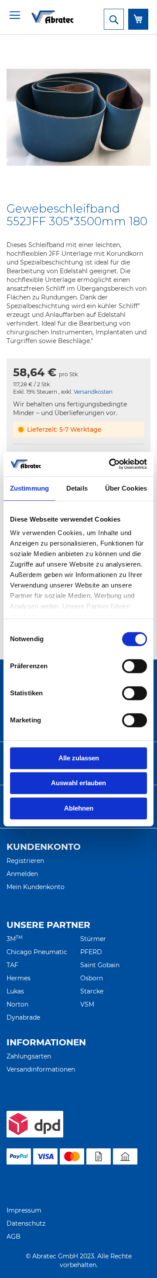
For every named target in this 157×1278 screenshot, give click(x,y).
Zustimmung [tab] (29, 488)
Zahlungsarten (29, 1056)
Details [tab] (77, 488)
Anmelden (22, 874)
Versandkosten (93, 391)
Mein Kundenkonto (36, 887)
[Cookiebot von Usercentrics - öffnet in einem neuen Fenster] (111, 464)
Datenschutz (26, 1223)
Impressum (24, 1210)
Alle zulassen (78, 758)
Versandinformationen (41, 1069)
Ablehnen (78, 808)
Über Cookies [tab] (126, 488)
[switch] (134, 667)
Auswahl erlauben (78, 783)
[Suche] (114, 19)
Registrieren (25, 861)
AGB (13, 1236)
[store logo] (41, 17)
